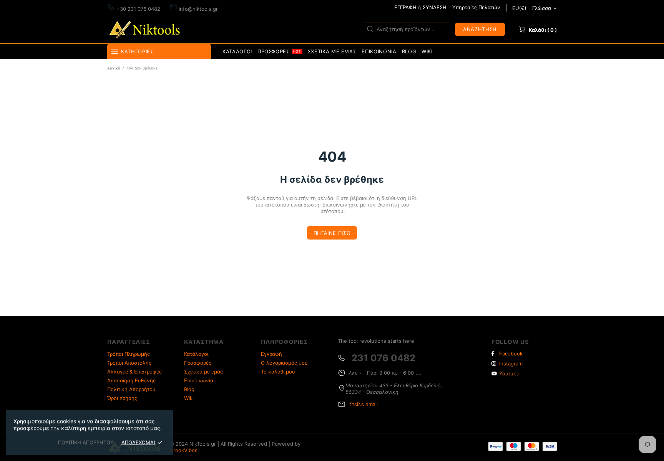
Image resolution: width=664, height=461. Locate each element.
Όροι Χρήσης (122, 398)
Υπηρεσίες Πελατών (476, 7)
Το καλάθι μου (278, 371)
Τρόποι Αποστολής (129, 363)
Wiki (189, 398)
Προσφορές (197, 363)
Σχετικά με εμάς (203, 371)
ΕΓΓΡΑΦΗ (405, 7)
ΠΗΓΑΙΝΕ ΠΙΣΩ (332, 233)
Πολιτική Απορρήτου (131, 389)
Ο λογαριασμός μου (284, 363)
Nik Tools (146, 29)
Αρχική (113, 68)
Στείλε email (363, 404)
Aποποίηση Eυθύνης (131, 380)
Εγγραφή (271, 354)
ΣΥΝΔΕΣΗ (435, 7)
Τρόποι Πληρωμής (128, 354)
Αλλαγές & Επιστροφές (134, 371)
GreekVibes (183, 450)
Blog (189, 389)
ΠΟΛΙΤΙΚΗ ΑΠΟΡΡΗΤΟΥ (86, 442)
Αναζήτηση (480, 29)
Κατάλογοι (196, 354)
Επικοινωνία (198, 380)
